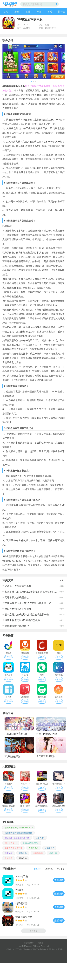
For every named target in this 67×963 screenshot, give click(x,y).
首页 (5, 11)
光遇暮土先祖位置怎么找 (18, 586)
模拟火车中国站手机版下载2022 (19, 827)
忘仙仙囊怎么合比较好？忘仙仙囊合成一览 (28, 603)
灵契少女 (9, 858)
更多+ (62, 580)
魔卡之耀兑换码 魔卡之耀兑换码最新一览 (27, 614)
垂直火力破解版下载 (13, 847)
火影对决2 (49, 847)
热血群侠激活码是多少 (17, 625)
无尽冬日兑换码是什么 (17, 597)
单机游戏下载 (57, 949)
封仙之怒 (23, 858)
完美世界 (23, 853)
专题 (39, 11)
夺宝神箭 (9, 853)
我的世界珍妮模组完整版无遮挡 (18, 832)
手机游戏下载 (45, 949)
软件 (28, 11)
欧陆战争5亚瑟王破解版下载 (17, 837)
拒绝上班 (53, 853)
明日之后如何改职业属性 (18, 608)
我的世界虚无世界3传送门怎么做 (22, 620)
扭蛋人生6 (40, 837)
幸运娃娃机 (38, 853)
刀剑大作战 (33, 847)
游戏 (16, 11)
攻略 (50, 11)
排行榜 (61, 11)
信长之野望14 (11, 842)
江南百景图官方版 (31, 842)
